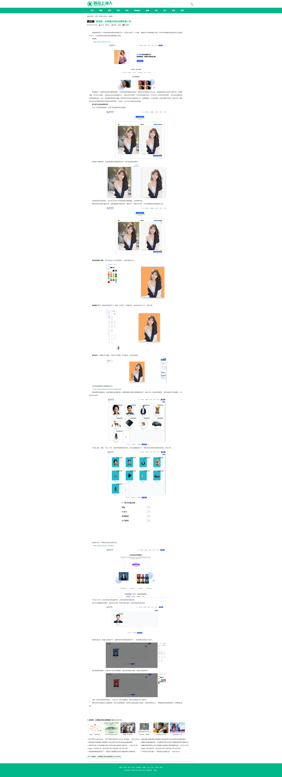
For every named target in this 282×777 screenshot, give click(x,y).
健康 (147, 10)
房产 (164, 10)
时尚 (127, 10)
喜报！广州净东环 (95, 734)
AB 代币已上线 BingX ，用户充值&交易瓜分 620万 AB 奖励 (108, 739)
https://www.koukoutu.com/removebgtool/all (107, 389)
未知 (119, 25)
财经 (109, 10)
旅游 (173, 10)
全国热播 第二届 (177, 734)
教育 (182, 10)
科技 (118, 10)
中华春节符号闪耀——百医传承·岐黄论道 (155, 751)
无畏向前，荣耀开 (144, 734)
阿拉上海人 (103, 16)
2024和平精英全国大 (111, 734)
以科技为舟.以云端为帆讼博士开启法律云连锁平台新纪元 (107, 745)
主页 (92, 10)
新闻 (100, 10)
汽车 (156, 10)
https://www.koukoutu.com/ (101, 42)
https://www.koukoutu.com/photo (103, 545)
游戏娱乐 (137, 10)
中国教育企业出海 (161, 734)
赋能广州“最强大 (128, 734)
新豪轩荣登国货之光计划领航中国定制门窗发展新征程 (159, 745)
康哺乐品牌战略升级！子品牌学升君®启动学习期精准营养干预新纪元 (165, 742)
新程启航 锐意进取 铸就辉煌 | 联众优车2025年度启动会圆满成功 (163, 739)
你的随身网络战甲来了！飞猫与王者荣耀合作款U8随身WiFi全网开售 (111, 751)
